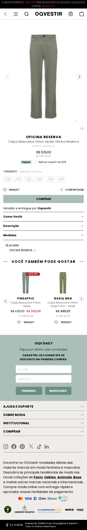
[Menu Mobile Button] (16, 14)
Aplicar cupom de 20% (52, 162)
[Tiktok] (39, 446)
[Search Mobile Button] (26, 14)
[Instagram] (5, 446)
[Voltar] (5, 14)
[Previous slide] (5, 301)
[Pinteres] (22, 446)
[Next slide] (81, 298)
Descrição (11, 226)
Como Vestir (12, 217)
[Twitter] (31, 446)
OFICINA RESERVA (43, 136)
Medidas (9, 235)
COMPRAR (43, 199)
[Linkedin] (47, 446)
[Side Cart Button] (82, 14)
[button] (79, 76)
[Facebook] (14, 446)
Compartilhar (74, 189)
